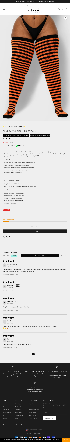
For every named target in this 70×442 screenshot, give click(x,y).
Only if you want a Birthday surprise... (49, 228)
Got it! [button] (66, 439)
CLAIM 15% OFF (52, 233)
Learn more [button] (55, 439)
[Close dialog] (66, 200)
